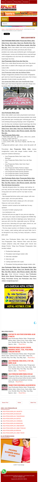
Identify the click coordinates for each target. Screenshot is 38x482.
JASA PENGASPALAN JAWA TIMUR (13, 433)
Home (19, 402)
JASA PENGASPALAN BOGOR (11, 414)
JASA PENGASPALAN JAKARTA (12, 411)
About (3, 2)
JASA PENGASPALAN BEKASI (11, 430)
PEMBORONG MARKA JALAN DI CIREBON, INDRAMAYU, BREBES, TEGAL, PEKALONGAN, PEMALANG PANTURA (20, 350)
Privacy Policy (17, 2)
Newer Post (5, 402)
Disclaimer (26, 2)
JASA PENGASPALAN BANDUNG (12, 423)
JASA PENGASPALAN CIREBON (12, 421)
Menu (5, 19)
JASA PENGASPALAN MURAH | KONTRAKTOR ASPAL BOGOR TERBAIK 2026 (21, 476)
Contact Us (9, 2)
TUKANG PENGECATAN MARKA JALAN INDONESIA (21, 385)
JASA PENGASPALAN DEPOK (11, 418)
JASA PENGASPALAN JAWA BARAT (13, 425)
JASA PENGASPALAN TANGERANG (13, 416)
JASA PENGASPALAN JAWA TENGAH (14, 428)
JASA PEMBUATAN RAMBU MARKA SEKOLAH (20, 374)
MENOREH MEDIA (22, 479)
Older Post (33, 402)
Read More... (23, 344)
